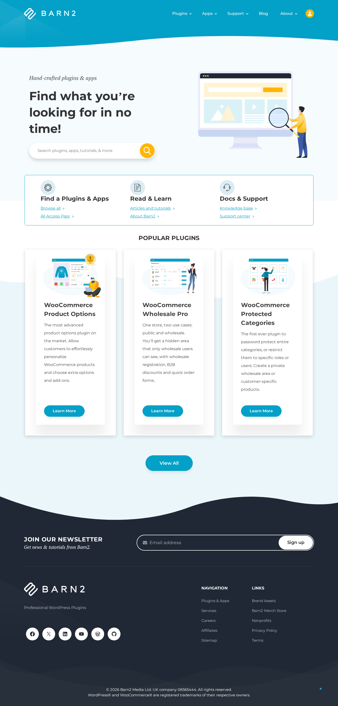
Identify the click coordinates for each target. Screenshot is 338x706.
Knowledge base (236, 208)
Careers (208, 620)
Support (235, 13)
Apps (207, 13)
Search (147, 150)
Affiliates (209, 630)
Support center (235, 216)
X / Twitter (48, 634)
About (286, 13)
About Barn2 (142, 216)
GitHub (114, 634)
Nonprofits (261, 620)
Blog (263, 13)
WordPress (97, 634)
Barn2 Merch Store (269, 610)
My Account (310, 13)
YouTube (81, 634)
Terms (257, 640)
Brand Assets (264, 600)
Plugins (179, 13)
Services (208, 610)
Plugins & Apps (215, 600)
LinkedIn (65, 634)
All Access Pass (55, 216)
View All (169, 463)
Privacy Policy (264, 630)
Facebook (32, 634)
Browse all (51, 208)
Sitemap (209, 640)
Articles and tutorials (150, 208)
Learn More (64, 411)
